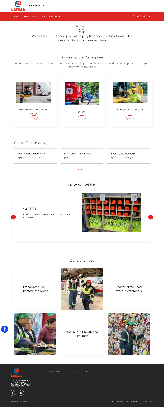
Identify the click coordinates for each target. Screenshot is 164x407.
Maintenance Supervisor (31, 153)
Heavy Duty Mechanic (123, 153)
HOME (16, 16)
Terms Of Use (54, 371)
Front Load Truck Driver (77, 153)
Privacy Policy (81, 371)
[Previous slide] (13, 217)
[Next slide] (150, 217)
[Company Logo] (18, 6)
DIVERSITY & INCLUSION (119, 401)
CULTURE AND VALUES (36, 6)
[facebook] (12, 393)
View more (82, 170)
